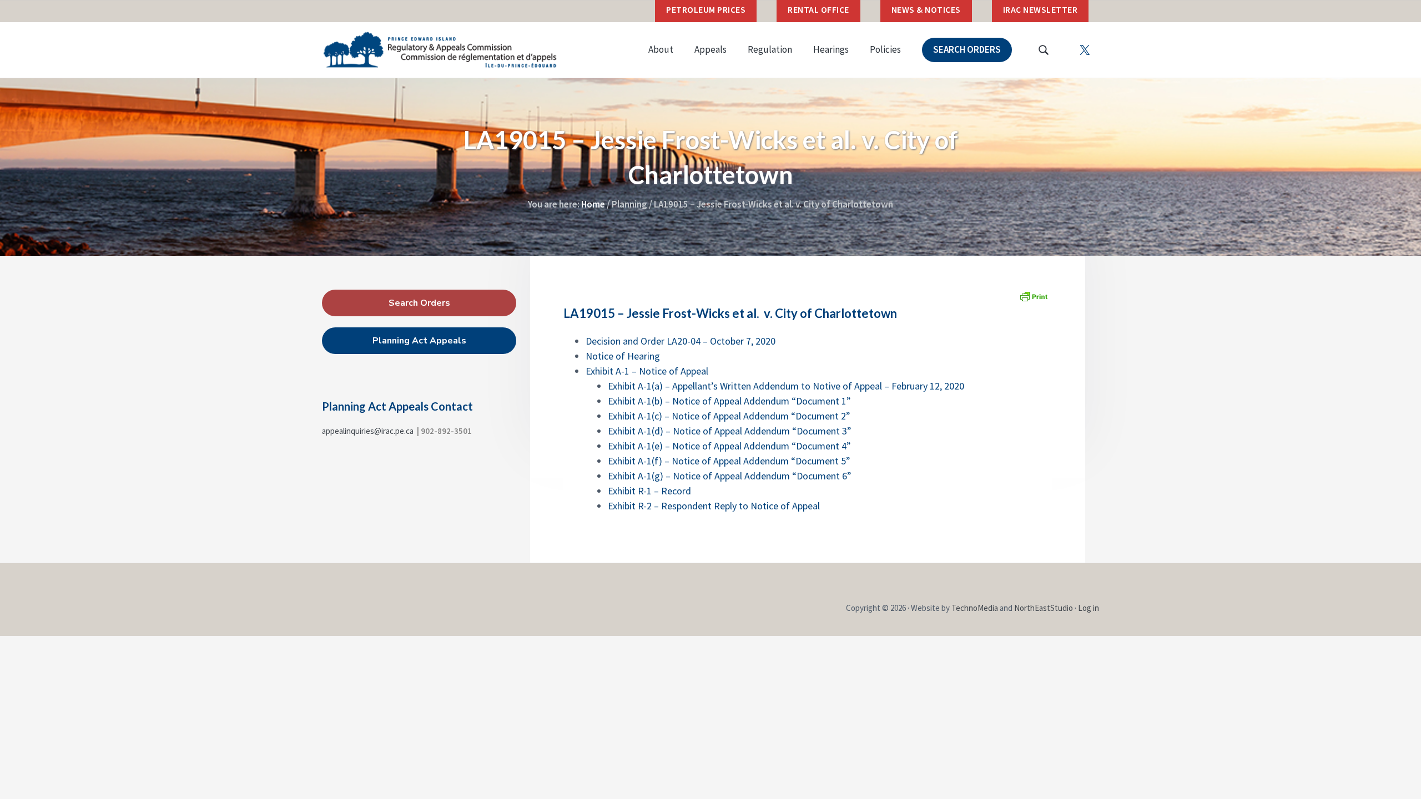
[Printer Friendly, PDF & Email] (1033, 296)
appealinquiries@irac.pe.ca (368, 431)
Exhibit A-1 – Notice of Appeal (647, 371)
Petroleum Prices (705, 9)
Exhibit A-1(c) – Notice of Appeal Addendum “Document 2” (729, 415)
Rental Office (818, 9)
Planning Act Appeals (419, 341)
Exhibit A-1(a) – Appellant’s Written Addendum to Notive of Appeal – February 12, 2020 (786, 386)
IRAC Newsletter (1040, 9)
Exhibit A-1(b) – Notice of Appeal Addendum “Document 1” (729, 401)
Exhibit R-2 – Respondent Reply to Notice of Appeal (714, 505)
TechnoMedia (974, 608)
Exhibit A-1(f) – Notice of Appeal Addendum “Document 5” (729, 460)
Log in (1088, 608)
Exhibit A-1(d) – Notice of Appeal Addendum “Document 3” (729, 430)
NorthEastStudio (1043, 608)
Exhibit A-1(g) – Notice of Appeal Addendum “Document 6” (729, 475)
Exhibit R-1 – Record (649, 490)
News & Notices (926, 9)
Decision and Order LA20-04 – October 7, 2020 (680, 341)
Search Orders (419, 303)
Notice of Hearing (623, 356)
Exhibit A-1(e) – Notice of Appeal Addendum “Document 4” (729, 445)
